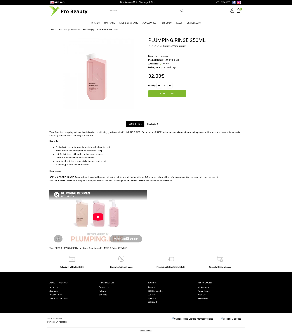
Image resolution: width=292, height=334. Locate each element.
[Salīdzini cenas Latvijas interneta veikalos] (192, 318)
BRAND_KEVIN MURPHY (66, 248)
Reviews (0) (153, 124)
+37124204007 (223, 2)
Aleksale (63, 322)
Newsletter (203, 298)
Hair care (109, 23)
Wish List (202, 294)
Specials (152, 298)
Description (135, 124)
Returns (102, 291)
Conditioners (75, 30)
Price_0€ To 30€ (119, 248)
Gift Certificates (155, 291)
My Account (203, 287)
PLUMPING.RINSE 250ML (107, 30)
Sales (179, 23)
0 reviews (167, 46)
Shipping (53, 291)
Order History (204, 291)
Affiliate (151, 294)
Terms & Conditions (58, 298)
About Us (53, 287)
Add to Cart (167, 93)
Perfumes (166, 23)
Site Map (103, 294)
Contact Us (104, 287)
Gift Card (152, 302)
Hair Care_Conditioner (89, 248)
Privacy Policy (56, 294)
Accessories (149, 23)
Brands (95, 23)
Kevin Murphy (88, 30)
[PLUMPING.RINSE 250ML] (96, 72)
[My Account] (232, 10)
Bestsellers (194, 23)
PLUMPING (105, 248)
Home (53, 30)
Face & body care (128, 23)
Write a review (179, 46)
